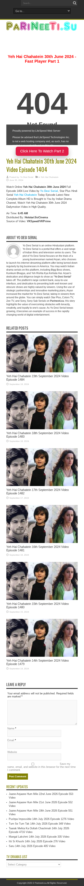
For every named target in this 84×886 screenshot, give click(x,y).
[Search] (75, 3)
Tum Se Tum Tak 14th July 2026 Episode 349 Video (40, 823)
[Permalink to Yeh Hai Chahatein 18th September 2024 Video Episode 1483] (42, 428)
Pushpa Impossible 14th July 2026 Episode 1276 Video (41, 818)
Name (10, 728)
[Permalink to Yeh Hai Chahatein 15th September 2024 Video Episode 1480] (42, 599)
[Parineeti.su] (42, 28)
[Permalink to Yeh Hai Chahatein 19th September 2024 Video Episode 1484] (42, 371)
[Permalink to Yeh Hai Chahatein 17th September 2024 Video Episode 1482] (42, 485)
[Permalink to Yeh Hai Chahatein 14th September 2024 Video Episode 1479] (42, 655)
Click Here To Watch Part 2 (42, 151)
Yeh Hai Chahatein (50, 177)
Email (10, 740)
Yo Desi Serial (26, 177)
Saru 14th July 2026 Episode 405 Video (32, 846)
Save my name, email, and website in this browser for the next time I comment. (41, 766)
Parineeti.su (40, 883)
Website (12, 752)
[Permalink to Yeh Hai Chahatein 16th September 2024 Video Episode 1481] (42, 542)
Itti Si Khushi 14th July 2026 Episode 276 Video (37, 841)
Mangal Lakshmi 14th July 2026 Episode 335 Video (39, 836)
